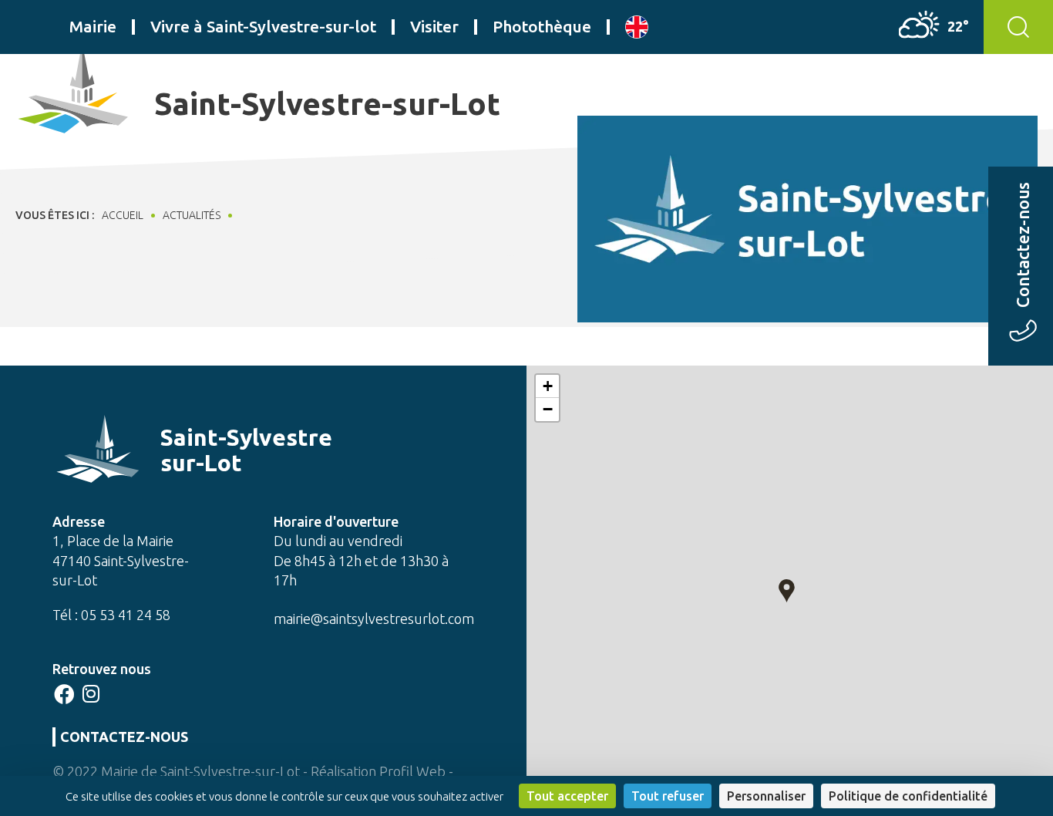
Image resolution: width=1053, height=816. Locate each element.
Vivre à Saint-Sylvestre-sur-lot (263, 26)
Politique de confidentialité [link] (908, 796)
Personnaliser (766, 796)
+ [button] (548, 386)
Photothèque (542, 26)
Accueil (122, 215)
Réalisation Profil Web (378, 771)
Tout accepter (567, 796)
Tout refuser (667, 796)
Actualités (191, 215)
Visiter (434, 26)
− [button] (548, 409)
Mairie (92, 26)
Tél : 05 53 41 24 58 (111, 614)
